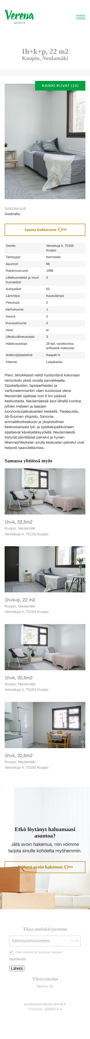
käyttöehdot (17, 959)
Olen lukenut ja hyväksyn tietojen (35, 956)
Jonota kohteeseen (40, 229)
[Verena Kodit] (20, 23)
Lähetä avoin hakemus (40, 867)
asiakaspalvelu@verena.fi (45, 1004)
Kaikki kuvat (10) (60, 86)
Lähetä (17, 968)
